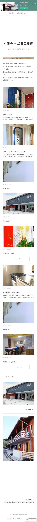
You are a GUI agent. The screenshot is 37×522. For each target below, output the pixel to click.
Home (3, 13)
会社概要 (11, 13)
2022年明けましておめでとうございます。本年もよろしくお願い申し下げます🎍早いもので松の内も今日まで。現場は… (18, 118)
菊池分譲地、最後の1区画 (11, 292)
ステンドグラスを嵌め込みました (14, 151)
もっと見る (18, 259)
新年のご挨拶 (7, 114)
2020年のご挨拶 (8, 253)
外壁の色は (6, 188)
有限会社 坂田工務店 (18, 43)
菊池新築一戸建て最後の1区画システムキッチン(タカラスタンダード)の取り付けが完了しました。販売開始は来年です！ (18, 296)
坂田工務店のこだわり (23, 13)
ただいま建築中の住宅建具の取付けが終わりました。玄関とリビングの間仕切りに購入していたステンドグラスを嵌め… (18, 155)
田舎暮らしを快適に (10, 362)
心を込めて (6, 221)
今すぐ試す (24, 8)
